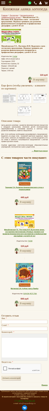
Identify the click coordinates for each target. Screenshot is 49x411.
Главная (4, 15)
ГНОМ (15, 56)
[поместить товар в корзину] (38, 79)
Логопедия (14, 15)
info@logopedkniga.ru (27, 403)
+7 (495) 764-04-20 (24, 400)
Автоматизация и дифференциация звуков (17, 16)
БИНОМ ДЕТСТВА (30, 294)
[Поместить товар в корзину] (24, 202)
